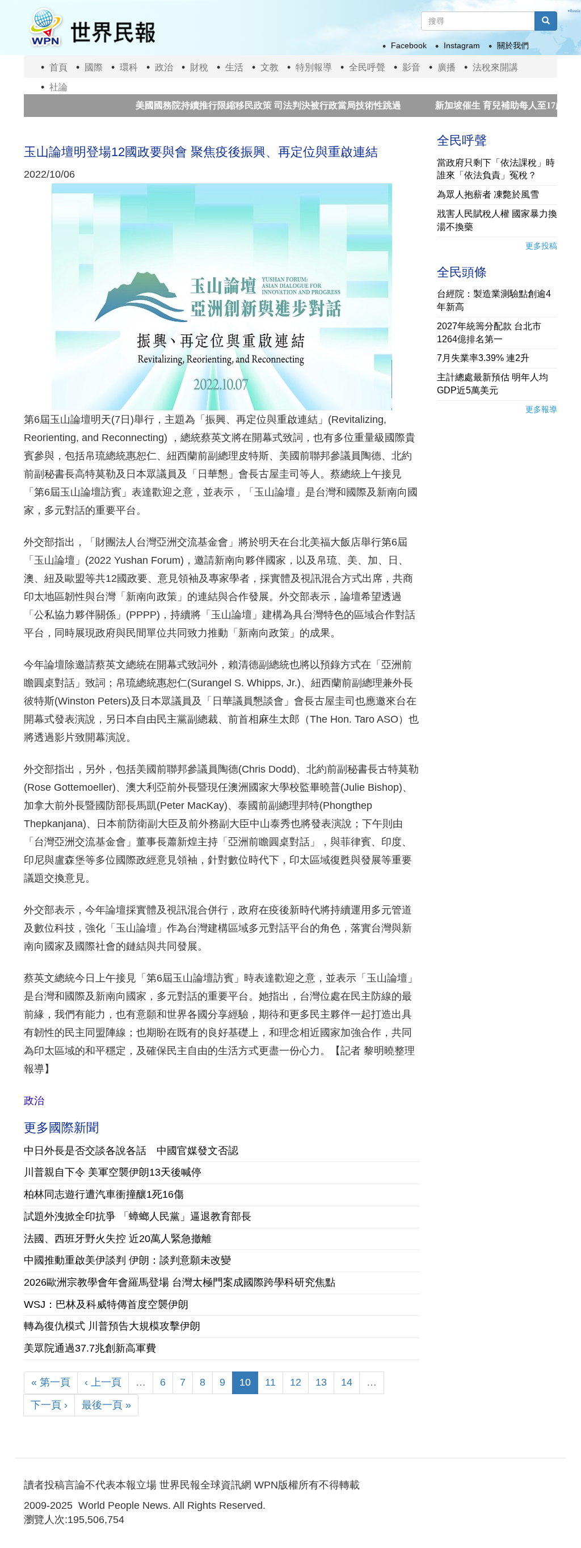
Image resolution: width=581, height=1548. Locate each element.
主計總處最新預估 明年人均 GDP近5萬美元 (492, 383)
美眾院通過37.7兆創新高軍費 (90, 1348)
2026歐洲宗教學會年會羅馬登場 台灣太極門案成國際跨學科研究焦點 (179, 1282)
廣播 (446, 67)
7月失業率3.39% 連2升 (483, 358)
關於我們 (513, 45)
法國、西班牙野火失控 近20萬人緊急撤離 (118, 1238)
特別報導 (314, 67)
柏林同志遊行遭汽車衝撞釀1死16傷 (104, 1194)
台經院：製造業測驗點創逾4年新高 (494, 300)
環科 (129, 67)
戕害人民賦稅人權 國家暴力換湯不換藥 (497, 220)
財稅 (199, 67)
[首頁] (91, 28)
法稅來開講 (495, 67)
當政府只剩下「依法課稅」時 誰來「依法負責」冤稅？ (496, 169)
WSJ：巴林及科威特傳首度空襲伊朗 (106, 1304)
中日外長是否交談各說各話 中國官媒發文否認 (131, 1150)
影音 (411, 67)
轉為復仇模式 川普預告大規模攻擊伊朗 (112, 1326)
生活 (234, 67)
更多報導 (541, 409)
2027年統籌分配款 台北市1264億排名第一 (489, 332)
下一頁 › (49, 1405)
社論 (58, 87)
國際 (94, 67)
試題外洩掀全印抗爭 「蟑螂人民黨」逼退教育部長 (137, 1216)
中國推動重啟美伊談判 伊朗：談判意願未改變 (127, 1260)
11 (270, 1382)
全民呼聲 (367, 67)
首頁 (58, 67)
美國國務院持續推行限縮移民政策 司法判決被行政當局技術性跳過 (232, 105)
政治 (164, 67)
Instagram (462, 45)
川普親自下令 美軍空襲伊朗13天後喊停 (112, 1172)
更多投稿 (541, 245)
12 (295, 1382)
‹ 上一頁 (103, 1382)
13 (321, 1382)
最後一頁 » (106, 1405)
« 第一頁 (50, 1382)
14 (346, 1382)
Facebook (409, 45)
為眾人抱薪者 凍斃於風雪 (488, 194)
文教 (269, 67)
